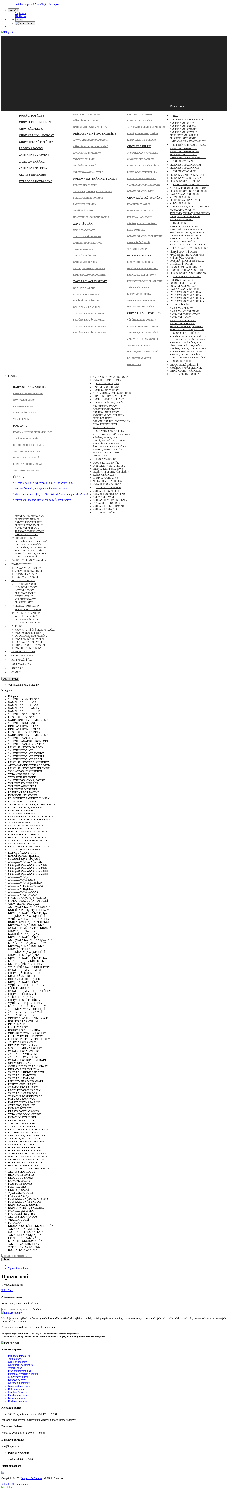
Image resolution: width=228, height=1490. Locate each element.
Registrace (20, 13)
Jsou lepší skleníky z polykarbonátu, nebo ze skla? (40, 488)
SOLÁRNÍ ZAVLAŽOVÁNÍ (86, 300)
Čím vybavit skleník (18, 1376)
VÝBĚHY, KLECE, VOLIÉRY (141, 319)
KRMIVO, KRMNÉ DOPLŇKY (142, 140)
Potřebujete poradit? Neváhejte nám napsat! (37, 4)
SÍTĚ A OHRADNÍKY (137, 249)
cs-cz (19, 19)
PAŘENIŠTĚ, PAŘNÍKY (84, 204)
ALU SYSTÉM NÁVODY (25, 412)
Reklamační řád (16, 1389)
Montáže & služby (17, 1392)
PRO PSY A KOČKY (31, 148)
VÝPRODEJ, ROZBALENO (35, 181)
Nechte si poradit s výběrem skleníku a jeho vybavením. (43, 482)
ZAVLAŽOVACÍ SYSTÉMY (90, 281)
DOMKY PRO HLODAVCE (140, 210)
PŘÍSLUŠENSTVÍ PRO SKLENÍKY (94, 133)
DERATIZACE (134, 364)
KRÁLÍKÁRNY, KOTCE (138, 204)
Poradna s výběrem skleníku (23, 1373)
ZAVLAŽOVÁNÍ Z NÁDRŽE (86, 307)
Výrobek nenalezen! (18, 1268)
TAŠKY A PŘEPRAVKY (138, 287)
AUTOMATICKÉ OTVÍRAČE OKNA (91, 140)
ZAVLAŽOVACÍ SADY (84, 230)
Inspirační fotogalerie (19, 1355)
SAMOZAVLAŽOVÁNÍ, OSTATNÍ (89, 275)
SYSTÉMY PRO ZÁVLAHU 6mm (89, 313)
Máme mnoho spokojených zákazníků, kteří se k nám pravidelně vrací (51, 494)
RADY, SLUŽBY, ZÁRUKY (29, 387)
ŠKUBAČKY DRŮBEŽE (138, 345)
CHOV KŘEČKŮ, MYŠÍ (138, 242)
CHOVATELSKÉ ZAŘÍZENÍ (140, 159)
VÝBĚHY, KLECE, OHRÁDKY (142, 223)
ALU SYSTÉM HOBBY (33, 174)
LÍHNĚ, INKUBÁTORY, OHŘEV (142, 133)
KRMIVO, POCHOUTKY (139, 294)
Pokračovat (7, 1290)
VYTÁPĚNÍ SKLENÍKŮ (84, 165)
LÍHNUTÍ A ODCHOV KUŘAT (27, 464)
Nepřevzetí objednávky (20, 1386)
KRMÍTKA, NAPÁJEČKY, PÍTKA (143, 165)
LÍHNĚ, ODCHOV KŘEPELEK (142, 172)
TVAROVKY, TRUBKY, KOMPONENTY (92, 191)
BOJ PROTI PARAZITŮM (139, 358)
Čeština (30, 23)
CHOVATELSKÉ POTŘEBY (36, 141)
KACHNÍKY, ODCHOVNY (139, 114)
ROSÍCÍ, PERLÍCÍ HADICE (86, 294)
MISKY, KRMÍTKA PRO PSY (141, 300)
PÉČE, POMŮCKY (136, 230)
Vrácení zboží (15, 1367)
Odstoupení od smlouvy (20, 1364)
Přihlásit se (20, 16)
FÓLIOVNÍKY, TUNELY (85, 185)
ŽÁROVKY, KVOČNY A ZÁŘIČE (143, 339)
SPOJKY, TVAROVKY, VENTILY (89, 268)
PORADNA (20, 425)
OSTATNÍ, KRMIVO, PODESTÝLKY (144, 236)
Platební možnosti (17, 1395)
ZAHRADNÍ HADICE (83, 249)
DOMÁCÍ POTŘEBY (31, 115)
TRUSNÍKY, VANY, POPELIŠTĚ (142, 153)
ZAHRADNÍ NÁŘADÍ (32, 161)
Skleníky (6, 1484)
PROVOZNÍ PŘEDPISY (24, 406)
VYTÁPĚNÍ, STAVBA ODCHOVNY (143, 185)
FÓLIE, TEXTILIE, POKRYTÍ (88, 198)
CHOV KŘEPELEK (31, 128)
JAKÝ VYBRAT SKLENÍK (26, 438)
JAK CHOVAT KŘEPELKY (26, 470)
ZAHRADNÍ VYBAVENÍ (34, 155)
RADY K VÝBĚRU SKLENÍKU (28, 393)
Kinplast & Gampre (31, 1478)
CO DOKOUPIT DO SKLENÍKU (28, 445)
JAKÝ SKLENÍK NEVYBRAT (27, 451)
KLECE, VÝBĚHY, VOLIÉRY (141, 178)
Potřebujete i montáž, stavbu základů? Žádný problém (42, 499)
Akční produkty (19, 1484)
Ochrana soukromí (18, 1361)
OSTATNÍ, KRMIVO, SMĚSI (140, 191)
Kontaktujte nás (16, 1398)
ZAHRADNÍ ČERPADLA (85, 262)
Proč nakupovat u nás (19, 1370)
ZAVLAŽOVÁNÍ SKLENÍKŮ (87, 153)
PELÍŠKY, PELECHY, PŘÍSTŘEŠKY (144, 281)
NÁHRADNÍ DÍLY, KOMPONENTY (90, 127)
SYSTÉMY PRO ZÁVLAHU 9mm (89, 319)
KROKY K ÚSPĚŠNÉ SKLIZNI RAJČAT (32, 432)
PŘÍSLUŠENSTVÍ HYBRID (86, 120)
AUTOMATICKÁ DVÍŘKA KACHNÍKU (146, 127)
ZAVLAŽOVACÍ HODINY (85, 255)
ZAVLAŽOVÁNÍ (83, 223)
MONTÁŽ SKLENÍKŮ (24, 400)
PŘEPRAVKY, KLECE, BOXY (141, 275)
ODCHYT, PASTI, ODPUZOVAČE (143, 351)
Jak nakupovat (15, 1358)
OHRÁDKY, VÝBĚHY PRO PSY (142, 268)
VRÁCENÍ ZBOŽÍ (21, 419)
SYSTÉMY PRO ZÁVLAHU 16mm (89, 326)
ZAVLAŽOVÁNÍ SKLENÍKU (87, 236)
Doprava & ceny (17, 1379)
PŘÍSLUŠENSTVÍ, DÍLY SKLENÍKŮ (90, 146)
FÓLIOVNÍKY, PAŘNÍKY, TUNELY (95, 178)
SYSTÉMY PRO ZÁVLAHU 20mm (89, 332)
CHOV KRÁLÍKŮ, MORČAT (36, 135)
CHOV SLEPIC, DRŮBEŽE (35, 122)
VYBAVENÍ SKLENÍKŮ (84, 159)
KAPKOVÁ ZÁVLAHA (84, 288)
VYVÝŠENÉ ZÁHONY (84, 210)
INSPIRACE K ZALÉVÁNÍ (26, 457)
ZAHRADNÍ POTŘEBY (33, 168)
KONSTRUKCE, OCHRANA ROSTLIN (91, 217)
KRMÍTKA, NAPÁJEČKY (139, 120)
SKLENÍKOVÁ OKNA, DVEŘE (88, 172)
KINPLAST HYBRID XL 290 (87, 114)
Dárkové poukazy (17, 1401)
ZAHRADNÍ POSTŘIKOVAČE (87, 243)
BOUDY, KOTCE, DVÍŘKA (140, 262)
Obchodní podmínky (19, 1382)
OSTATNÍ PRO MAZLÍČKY (140, 306)
